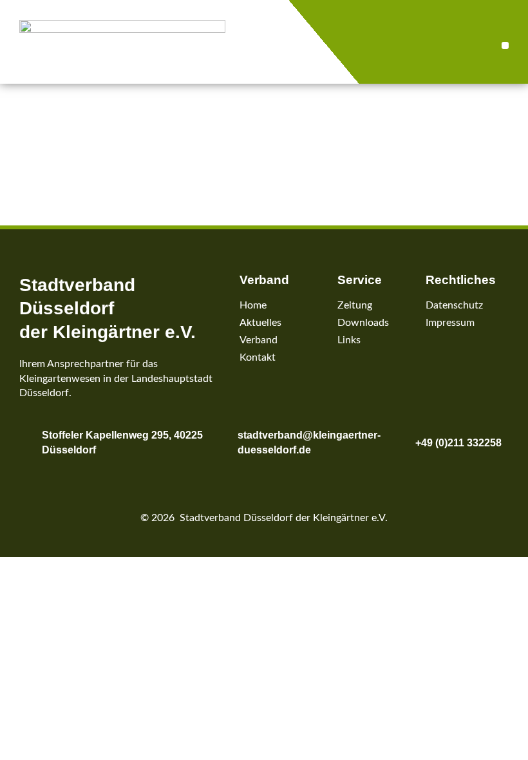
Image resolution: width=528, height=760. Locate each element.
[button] (505, 45)
